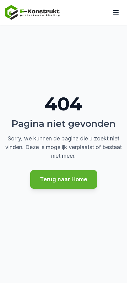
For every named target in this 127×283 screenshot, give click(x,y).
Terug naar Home (63, 179)
